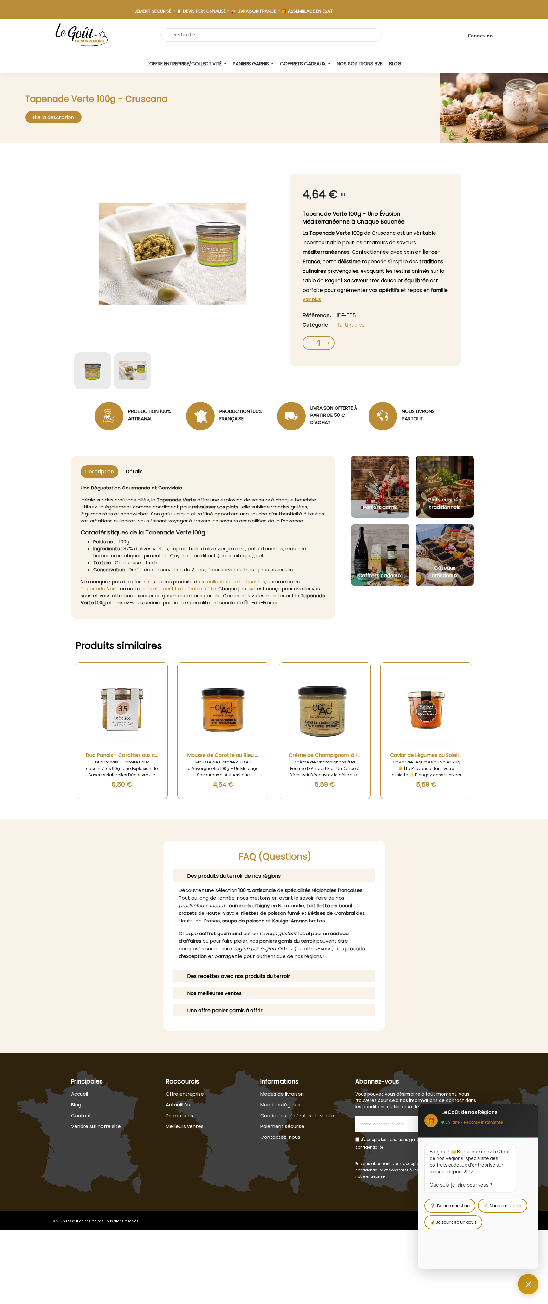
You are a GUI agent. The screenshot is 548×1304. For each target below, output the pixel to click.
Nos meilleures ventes (214, 993)
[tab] (274, 875)
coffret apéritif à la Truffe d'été (178, 588)
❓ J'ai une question (450, 1206)
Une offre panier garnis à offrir (225, 1010)
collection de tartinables (236, 581)
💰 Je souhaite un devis (453, 1222)
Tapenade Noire (100, 588)
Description (99, 471)
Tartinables (351, 324)
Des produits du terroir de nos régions (234, 876)
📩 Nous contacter (503, 1206)
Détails (134, 471)
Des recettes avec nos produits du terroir (238, 976)
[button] (53, 117)
